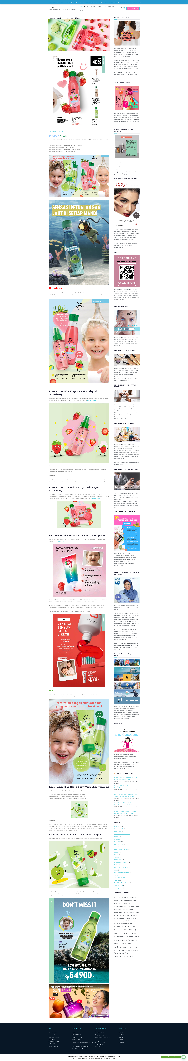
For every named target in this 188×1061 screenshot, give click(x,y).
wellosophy (135, 950)
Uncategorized (118, 888)
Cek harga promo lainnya (56, 131)
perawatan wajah (122, 940)
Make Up (116, 852)
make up (128, 924)
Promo (116, 870)
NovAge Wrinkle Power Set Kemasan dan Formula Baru (125, 787)
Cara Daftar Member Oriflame (122, 834)
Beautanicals (136, 897)
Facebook (121, 1037)
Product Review (91, 6)
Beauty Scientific (119, 829)
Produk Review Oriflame (121, 867)
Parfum (116, 864)
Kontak (81, 10)
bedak (123, 900)
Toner (126, 950)
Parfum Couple (129, 933)
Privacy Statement (100, 1041)
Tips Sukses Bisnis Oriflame (122, 882)
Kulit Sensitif (123, 921)
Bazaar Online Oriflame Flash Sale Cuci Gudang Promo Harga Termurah (82, 1047)
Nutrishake (117, 929)
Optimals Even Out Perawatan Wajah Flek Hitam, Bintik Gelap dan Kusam (125, 778)
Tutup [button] (140, 2)
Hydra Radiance (118, 844)
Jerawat (116, 847)
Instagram (121, 1034)
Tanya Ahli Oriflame (119, 877)
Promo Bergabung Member (121, 872)
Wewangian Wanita (123, 956)
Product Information (53, 1037)
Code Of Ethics (99, 1044)
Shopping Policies (76, 1034)
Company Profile (52, 1032)
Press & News (51, 1043)
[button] (84, 6)
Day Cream (129, 900)
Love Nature (119, 924)
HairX (120, 915)
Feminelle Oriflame (118, 909)
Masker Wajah (119, 927)
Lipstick (135, 921)
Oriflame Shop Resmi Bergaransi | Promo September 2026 (82, 1043)
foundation (126, 909)
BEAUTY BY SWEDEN (53, 1046)
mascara (134, 924)
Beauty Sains (117, 826)
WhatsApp (121, 1042)
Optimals (116, 857)
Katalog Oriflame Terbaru (121, 849)
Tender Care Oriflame (128, 947)
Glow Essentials (130, 912)
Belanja (81, 6)
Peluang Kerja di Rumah (124, 773)
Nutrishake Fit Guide (53, 1041)
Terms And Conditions (100, 1042)
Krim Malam (119, 918)
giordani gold (119, 912)
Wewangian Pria (121, 953)
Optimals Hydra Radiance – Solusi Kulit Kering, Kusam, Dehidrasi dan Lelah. (125, 812)
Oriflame (51, 7)
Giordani (132, 909)
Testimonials (51, 1039)
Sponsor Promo (118, 875)
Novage (135, 927)
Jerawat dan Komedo (130, 915)
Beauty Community (108, 6)
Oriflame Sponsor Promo (121, 862)
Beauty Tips (117, 831)
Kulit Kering (129, 918)
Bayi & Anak (129, 897)
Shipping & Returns (77, 1037)
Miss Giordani (129, 927)
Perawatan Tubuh (131, 937)
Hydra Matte (117, 841)
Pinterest (121, 1039)
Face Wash (134, 907)
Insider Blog (51, 1034)
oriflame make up (128, 930)
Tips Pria (116, 880)
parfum (118, 933)
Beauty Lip (118, 900)
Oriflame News (118, 859)
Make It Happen (52, 1035)
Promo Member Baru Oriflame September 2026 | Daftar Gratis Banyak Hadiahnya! (125, 795)
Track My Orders (76, 1039)
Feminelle (117, 839)
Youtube (121, 1032)
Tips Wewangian (118, 885)
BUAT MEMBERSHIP (133, 8)
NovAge (116, 854)
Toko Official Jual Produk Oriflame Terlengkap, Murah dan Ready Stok (123, 804)
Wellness (130, 950)
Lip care (130, 921)
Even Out (116, 836)
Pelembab (118, 937)
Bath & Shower (120, 897)
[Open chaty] (183, 1057)
